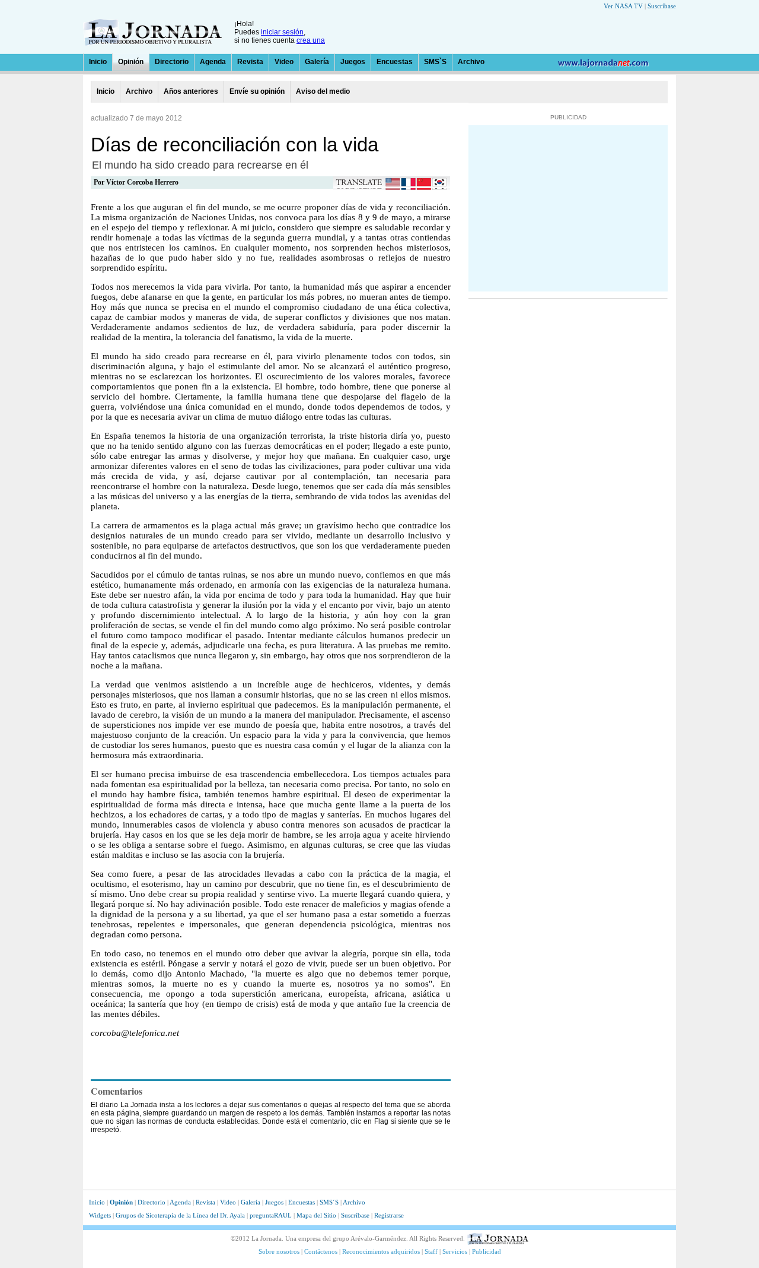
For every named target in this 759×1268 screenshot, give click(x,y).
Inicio (98, 62)
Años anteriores (191, 91)
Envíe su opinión (257, 91)
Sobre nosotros (279, 1251)
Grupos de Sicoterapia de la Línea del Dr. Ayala (181, 1215)
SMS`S (435, 62)
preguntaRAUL (271, 1215)
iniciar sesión (282, 32)
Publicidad (486, 1251)
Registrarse (389, 1215)
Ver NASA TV (623, 5)
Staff (431, 1251)
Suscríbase (662, 5)
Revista (250, 62)
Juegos (352, 62)
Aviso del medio (323, 91)
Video (284, 62)
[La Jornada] (152, 42)
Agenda (213, 62)
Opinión (130, 62)
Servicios (454, 1251)
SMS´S (329, 1202)
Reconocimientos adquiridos (381, 1251)
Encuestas (395, 62)
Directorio (172, 62)
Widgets (100, 1215)
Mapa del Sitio (316, 1215)
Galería (317, 62)
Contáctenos (320, 1251)
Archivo (471, 62)
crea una (310, 40)
